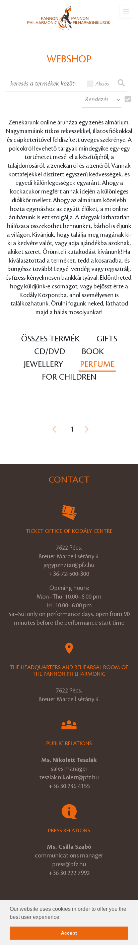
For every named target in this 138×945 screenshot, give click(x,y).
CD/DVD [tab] (49, 351)
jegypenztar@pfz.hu (69, 565)
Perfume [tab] (97, 364)
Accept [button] (69, 933)
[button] (63, 917)
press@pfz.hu (69, 864)
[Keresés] (121, 83)
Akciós (102, 84)
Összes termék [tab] (50, 338)
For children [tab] (69, 377)
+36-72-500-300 (69, 573)
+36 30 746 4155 (69, 786)
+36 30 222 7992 (69, 873)
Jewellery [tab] (43, 364)
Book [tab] (93, 351)
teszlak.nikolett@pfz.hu (69, 777)
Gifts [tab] (106, 338)
